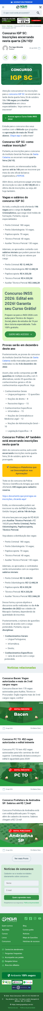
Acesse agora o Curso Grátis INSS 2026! (22, 118)
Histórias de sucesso (31, 941)
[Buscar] (39, 13)
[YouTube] (39, 918)
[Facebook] (30, 918)
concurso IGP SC (17, 94)
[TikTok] (26, 918)
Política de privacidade (31, 903)
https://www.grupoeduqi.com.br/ (22, 1004)
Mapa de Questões (30, 938)
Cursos (5, 934)
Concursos (6, 941)
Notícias (10, 26)
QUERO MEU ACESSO (19, 334)
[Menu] (3, 7)
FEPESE (20, 176)
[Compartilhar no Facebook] (15, 57)
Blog (24, 926)
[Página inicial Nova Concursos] (9, 919)
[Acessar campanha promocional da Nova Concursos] (21, 20)
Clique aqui (15, 135)
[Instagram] (35, 918)
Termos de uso (13, 1008)
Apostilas (5, 930)
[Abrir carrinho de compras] (40, 7)
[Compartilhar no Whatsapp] (24, 57)
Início (3, 26)
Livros (4, 938)
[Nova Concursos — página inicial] (21, 7)
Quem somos (7, 926)
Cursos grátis (28, 930)
